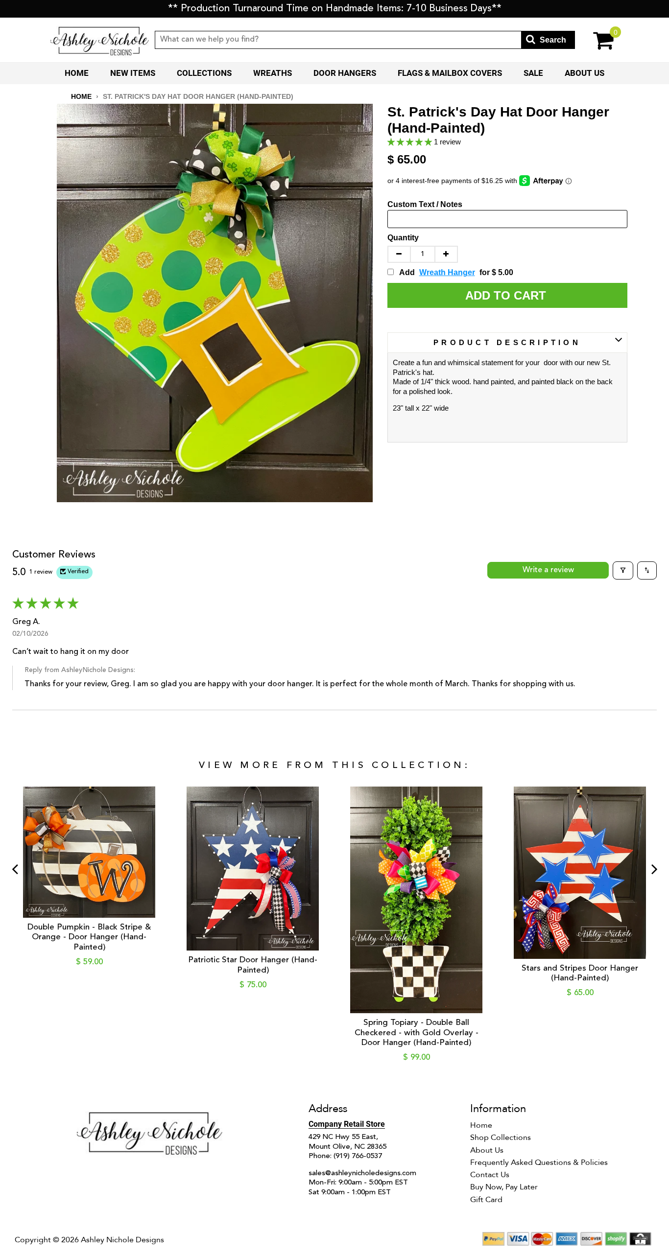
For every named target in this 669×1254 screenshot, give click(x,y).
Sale (533, 73)
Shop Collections (500, 1137)
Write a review (548, 570)
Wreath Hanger (447, 272)
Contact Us (489, 1174)
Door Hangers (344, 73)
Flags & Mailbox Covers (450, 73)
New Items (132, 73)
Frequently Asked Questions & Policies (539, 1162)
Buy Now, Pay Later (504, 1187)
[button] (410, 142)
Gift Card (486, 1199)
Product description (507, 342)
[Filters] (623, 570)
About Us (584, 73)
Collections (204, 73)
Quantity (403, 237)
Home (77, 73)
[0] (597, 40)
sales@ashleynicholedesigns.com (362, 1173)
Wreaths (272, 73)
